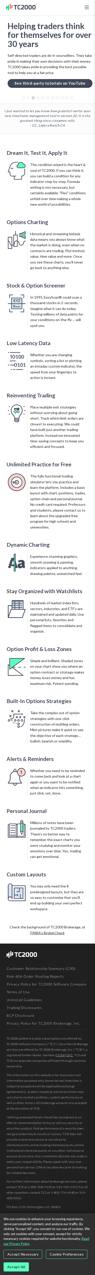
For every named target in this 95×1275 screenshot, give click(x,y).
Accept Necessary (23, 1254)
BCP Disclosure (20, 1015)
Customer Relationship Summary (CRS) (41, 968)
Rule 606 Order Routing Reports (35, 976)
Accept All (16, 1267)
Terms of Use (18, 992)
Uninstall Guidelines (24, 1000)
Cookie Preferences (67, 1254)
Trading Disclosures (24, 1007)
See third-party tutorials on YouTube (50, 83)
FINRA (60, 1055)
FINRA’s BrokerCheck (47, 933)
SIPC (69, 1055)
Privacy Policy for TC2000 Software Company (47, 984)
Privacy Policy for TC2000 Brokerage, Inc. (43, 1023)
